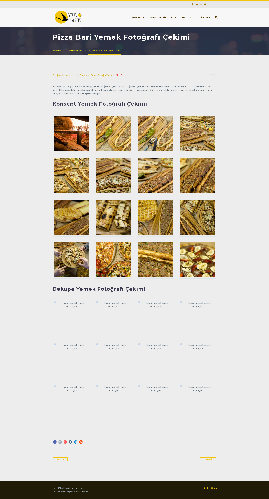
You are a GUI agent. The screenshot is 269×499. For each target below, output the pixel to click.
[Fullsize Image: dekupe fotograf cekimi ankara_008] (197, 360)
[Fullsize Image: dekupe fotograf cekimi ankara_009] (71, 403)
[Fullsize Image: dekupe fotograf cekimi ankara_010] (113, 403)
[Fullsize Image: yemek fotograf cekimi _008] (197, 175)
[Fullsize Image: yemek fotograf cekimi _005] (71, 175)
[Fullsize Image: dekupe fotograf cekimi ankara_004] (197, 318)
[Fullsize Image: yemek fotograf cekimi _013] (71, 259)
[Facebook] (193, 4)
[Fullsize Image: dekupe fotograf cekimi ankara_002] (113, 318)
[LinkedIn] (197, 4)
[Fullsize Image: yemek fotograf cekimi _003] (155, 133)
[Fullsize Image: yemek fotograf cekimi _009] (71, 217)
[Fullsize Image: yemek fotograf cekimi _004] (197, 133)
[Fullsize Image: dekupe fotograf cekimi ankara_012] (197, 403)
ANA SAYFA (138, 17)
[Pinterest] (65, 442)
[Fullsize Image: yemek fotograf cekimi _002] (113, 133)
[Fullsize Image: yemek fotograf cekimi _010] (113, 217)
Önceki (61, 459)
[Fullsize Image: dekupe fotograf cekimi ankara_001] (71, 318)
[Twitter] (60, 442)
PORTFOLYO (178, 17)
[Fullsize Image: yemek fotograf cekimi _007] (155, 175)
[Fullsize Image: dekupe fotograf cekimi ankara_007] (155, 360)
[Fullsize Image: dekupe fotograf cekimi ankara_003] (155, 318)
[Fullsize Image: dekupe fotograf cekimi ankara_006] (113, 360)
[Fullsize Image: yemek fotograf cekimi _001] (71, 133)
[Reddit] (81, 442)
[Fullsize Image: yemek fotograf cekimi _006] (113, 175)
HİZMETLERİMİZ (157, 17)
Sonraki (207, 459)
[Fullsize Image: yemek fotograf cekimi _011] (155, 217)
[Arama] (216, 17)
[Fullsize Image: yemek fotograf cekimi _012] (197, 217)
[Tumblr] (70, 442)
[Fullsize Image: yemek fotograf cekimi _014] (113, 259)
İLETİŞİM (205, 17)
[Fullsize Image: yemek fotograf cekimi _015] (155, 259)
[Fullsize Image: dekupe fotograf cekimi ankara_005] (71, 360)
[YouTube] (205, 4)
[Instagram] (201, 4)
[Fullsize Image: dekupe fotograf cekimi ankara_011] (155, 403)
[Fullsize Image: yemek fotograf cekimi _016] (197, 259)
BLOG (193, 17)
